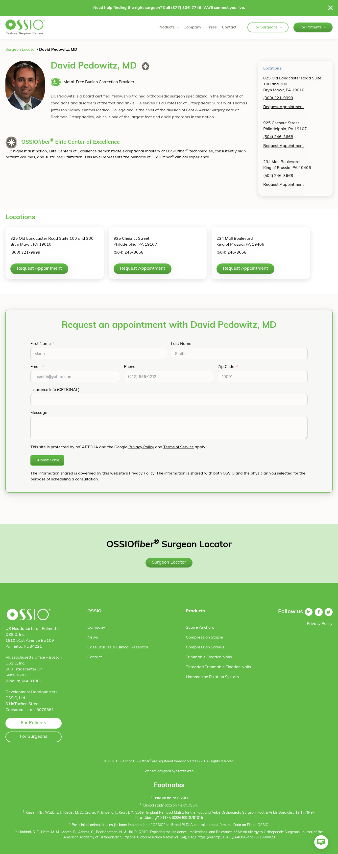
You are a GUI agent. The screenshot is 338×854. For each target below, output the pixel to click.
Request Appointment (283, 107)
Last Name (181, 344)
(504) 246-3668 (278, 137)
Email (35, 367)
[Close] (330, 7)
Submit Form (47, 460)
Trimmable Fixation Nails (209, 657)
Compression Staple (204, 638)
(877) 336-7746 (186, 8)
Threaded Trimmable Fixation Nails (218, 667)
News (92, 638)
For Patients (310, 27)
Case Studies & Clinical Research (117, 647)
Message (38, 413)
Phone (129, 367)
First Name (40, 344)
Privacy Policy (141, 447)
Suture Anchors (200, 628)
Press (212, 27)
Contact (229, 27)
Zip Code (226, 367)
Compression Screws (205, 647)
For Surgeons (265, 27)
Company (192, 27)
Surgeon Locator (20, 50)
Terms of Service (178, 447)
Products (166, 27)
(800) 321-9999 (278, 98)
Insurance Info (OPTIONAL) (54, 390)
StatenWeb (184, 771)
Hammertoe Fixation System (212, 677)
